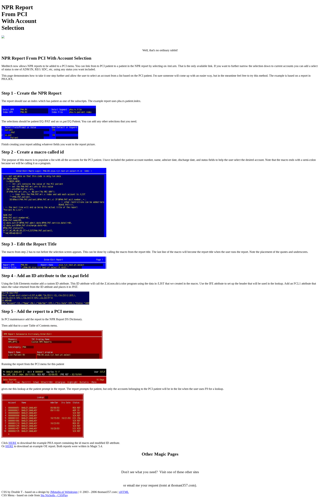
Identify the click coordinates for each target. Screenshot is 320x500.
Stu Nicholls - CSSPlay (54, 495)
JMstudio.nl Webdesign (64, 492)
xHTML (124, 492)
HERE (12, 442)
